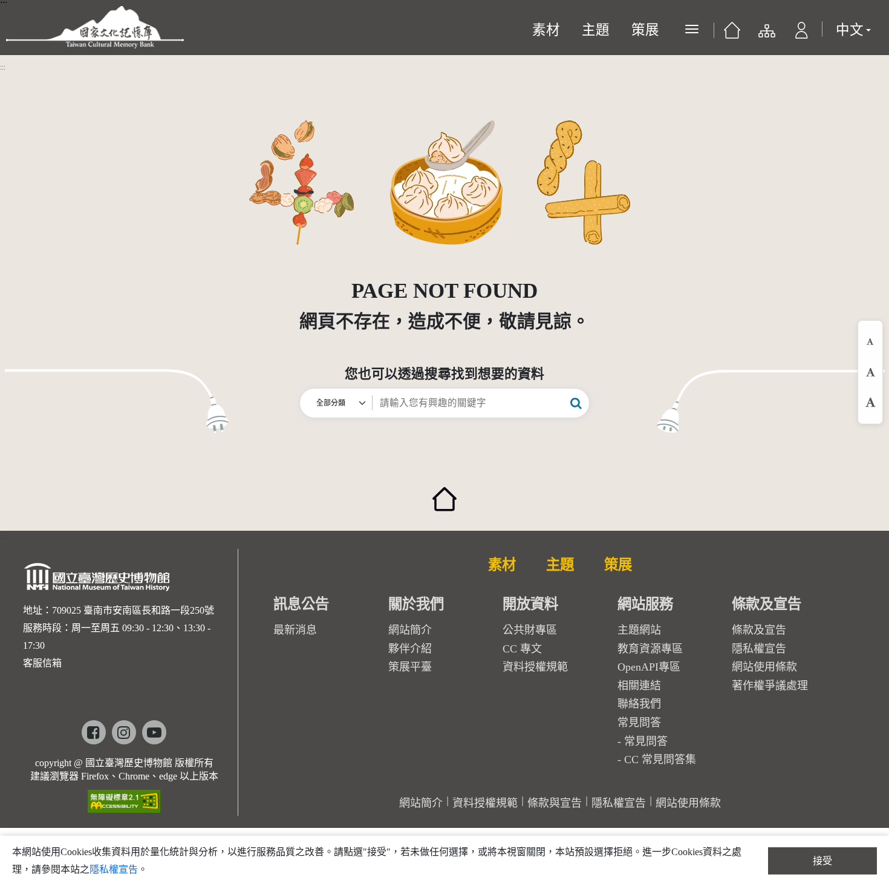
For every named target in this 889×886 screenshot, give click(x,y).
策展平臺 (410, 667)
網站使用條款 (764, 667)
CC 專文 (522, 649)
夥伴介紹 (410, 649)
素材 (546, 30)
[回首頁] (444, 491)
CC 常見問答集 (660, 759)
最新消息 (295, 630)
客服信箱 (42, 663)
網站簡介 (410, 630)
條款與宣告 (554, 803)
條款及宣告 (759, 630)
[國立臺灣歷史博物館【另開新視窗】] (97, 581)
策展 (645, 30)
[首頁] (732, 33)
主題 (596, 30)
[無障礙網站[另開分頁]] (124, 797)
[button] (801, 33)
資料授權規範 (535, 667)
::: (2, 67)
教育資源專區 (650, 649)
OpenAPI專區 (648, 667)
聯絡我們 (639, 704)
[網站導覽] (766, 33)
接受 (822, 861)
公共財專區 (530, 630)
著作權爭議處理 (770, 686)
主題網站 (639, 630)
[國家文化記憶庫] (95, 27)
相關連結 (639, 686)
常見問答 (646, 741)
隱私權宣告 (759, 649)
